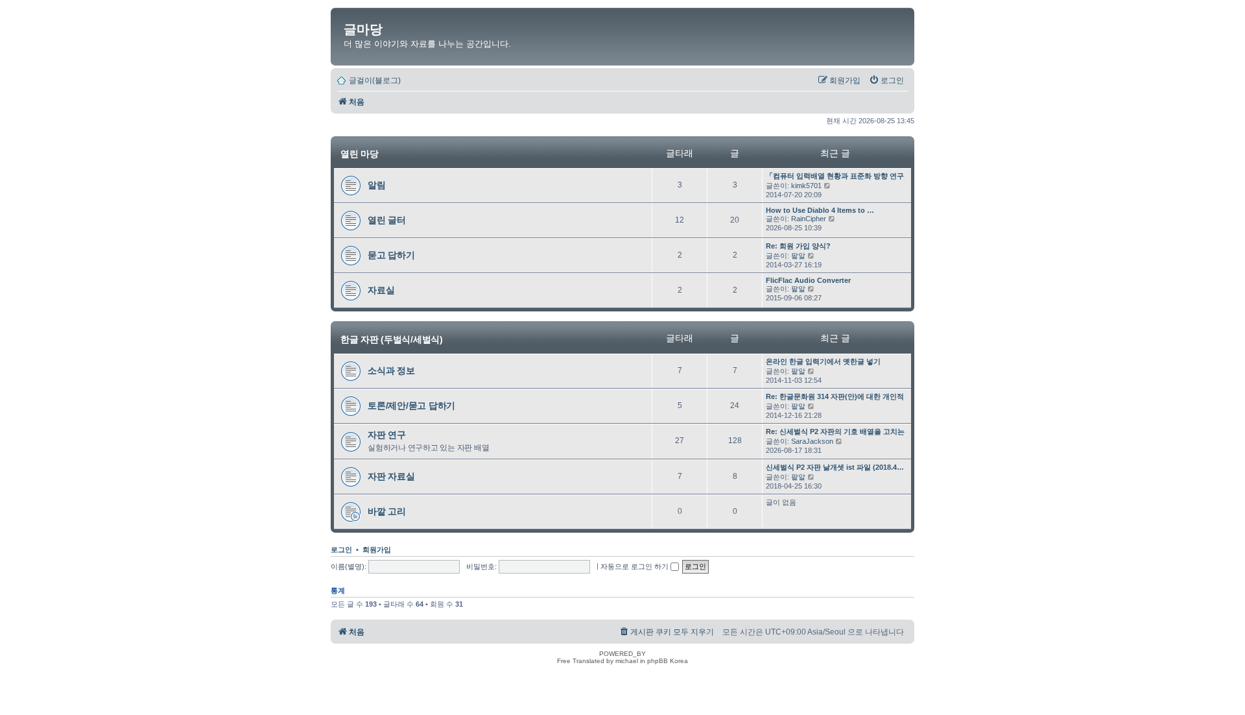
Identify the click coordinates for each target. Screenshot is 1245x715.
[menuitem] (886, 80)
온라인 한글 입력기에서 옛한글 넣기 (823, 361)
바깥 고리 (387, 511)
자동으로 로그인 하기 (635, 566)
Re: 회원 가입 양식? (798, 246)
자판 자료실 (391, 476)
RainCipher (808, 219)
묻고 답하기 (391, 255)
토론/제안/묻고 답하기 (411, 405)
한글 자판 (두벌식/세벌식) (391, 338)
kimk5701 (806, 185)
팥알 (798, 256)
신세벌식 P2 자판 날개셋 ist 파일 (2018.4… (835, 467)
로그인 (341, 549)
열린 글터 (387, 220)
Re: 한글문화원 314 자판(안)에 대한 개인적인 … (843, 396)
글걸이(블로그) (375, 80)
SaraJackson (812, 441)
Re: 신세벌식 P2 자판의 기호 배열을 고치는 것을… (847, 431)
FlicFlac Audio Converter (808, 280)
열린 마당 (359, 154)
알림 (377, 185)
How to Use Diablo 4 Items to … (820, 210)
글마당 (363, 29)
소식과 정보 (391, 370)
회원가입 (376, 549)
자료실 (381, 290)
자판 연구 (387, 435)
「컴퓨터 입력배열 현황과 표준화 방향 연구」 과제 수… (854, 176)
